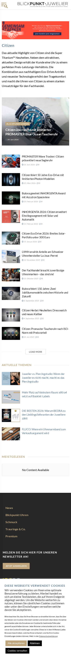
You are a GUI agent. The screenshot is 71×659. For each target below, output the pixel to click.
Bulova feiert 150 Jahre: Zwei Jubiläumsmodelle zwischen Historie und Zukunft (45, 292)
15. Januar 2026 (30, 241)
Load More (35, 352)
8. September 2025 (31, 301)
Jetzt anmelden (16, 566)
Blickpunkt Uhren (18, 124)
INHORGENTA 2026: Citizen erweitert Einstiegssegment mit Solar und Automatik (44, 215)
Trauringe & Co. (15, 529)
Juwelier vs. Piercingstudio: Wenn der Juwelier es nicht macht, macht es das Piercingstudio (43, 377)
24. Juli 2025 (28, 337)
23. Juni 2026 (29, 164)
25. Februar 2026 (30, 201)
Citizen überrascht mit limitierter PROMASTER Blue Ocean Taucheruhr (31, 132)
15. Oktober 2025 (30, 278)
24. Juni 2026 (13, 139)
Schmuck (11, 522)
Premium (11, 536)
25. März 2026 (29, 183)
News (9, 508)
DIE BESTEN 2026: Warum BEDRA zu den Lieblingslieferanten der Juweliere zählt (44, 414)
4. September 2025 (31, 318)
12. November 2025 (31, 260)
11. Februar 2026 (30, 224)
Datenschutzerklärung (48, 636)
